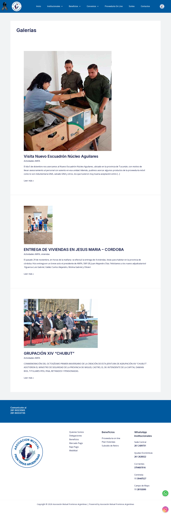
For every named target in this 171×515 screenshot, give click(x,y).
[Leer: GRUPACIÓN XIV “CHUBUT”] (61, 323)
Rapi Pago (74, 447)
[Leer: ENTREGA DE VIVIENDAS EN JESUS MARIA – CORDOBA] (38, 224)
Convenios (91, 6)
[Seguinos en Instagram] (165, 508)
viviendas (45, 254)
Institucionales (53, 6)
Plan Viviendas (108, 442)
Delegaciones (75, 435)
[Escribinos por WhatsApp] (165, 491)
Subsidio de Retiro (110, 445)
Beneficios (73, 6)
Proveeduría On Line (114, 6)
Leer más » (29, 180)
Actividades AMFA (32, 161)
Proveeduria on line (111, 438)
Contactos (145, 6)
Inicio (38, 6)
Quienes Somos (76, 432)
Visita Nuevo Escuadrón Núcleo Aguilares (61, 156)
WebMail (73, 450)
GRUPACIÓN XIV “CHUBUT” (49, 353)
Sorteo (132, 6)
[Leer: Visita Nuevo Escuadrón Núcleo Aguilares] (68, 100)
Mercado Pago (76, 443)
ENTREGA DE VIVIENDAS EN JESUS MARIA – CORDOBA (74, 249)
